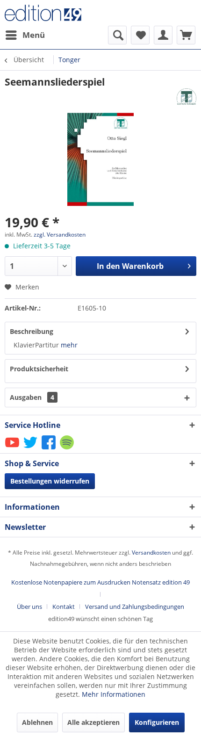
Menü (33, 34)
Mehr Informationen (113, 694)
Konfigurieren (157, 722)
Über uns (29, 606)
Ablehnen (37, 722)
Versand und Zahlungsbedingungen (134, 606)
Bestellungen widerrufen (49, 481)
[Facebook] (49, 448)
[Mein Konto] (163, 35)
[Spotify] (67, 448)
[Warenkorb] (186, 35)
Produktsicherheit (39, 368)
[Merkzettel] (140, 35)
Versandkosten (151, 552)
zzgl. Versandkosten (60, 234)
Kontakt (63, 606)
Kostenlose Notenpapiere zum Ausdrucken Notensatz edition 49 (100, 582)
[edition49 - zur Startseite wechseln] (52, 13)
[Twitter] (31, 448)
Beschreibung (31, 331)
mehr (69, 344)
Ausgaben (32, 397)
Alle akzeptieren (93, 722)
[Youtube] (13, 448)
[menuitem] (25, 35)
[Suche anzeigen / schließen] (117, 35)
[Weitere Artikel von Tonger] (186, 96)
